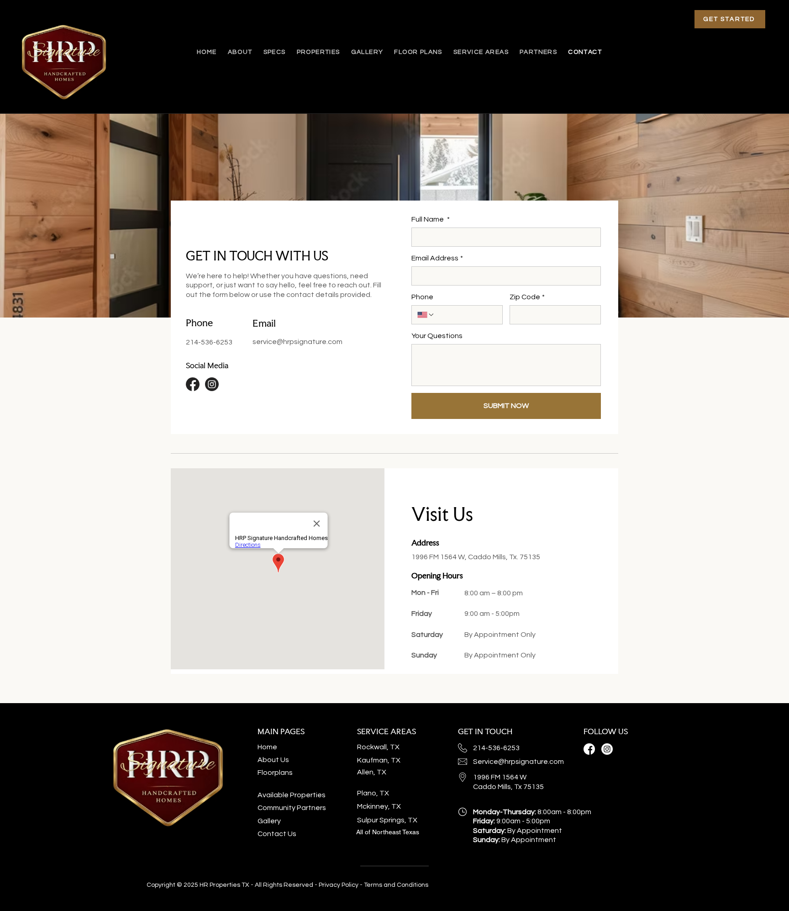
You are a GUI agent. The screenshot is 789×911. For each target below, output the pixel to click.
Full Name (430, 219)
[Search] (608, 52)
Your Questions (437, 335)
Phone (422, 297)
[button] (481, 52)
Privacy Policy (339, 885)
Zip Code (527, 297)
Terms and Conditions (396, 885)
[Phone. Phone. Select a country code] (426, 314)
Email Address (437, 258)
